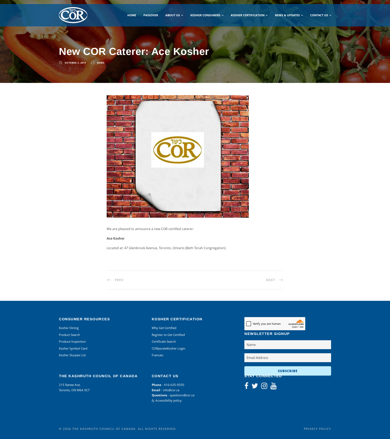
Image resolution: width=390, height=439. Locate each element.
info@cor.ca (171, 390)
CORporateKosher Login (168, 348)
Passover (150, 15)
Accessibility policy (168, 400)
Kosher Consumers (205, 15)
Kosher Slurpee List (72, 355)
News (100, 62)
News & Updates (287, 15)
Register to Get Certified (168, 335)
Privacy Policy (317, 429)
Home (131, 15)
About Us (172, 15)
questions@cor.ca (182, 395)
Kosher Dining (69, 328)
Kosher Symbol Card (73, 348)
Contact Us (319, 15)
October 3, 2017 (75, 62)
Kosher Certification (247, 15)
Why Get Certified (164, 328)
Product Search (69, 335)
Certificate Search (164, 341)
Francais (157, 355)
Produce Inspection (72, 341)
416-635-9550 (174, 385)
